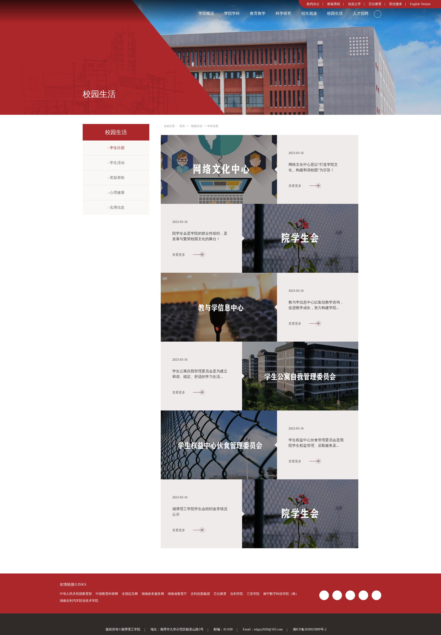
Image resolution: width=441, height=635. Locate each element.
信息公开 (354, 4)
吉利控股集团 (200, 594)
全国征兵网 (130, 594)
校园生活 (335, 13)
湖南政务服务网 (152, 594)
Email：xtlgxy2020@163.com (263, 629)
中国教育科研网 (107, 594)
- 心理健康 (116, 192)
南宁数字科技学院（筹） (281, 594)
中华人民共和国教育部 (76, 594)
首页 (182, 126)
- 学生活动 (116, 163)
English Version (420, 4)
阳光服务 (395, 4)
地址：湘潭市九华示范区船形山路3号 (177, 629)
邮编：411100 (223, 629)
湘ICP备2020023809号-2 (309, 629)
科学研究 (283, 13)
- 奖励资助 (116, 178)
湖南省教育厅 (177, 594)
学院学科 (232, 13)
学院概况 (206, 13)
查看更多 (295, 186)
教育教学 (258, 13)
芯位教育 (375, 4)
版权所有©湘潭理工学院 (123, 629)
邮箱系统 (333, 4)
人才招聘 (360, 13)
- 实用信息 (116, 207)
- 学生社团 (116, 148)
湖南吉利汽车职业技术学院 (79, 600)
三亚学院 (253, 594)
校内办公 (313, 4)
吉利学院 (236, 594)
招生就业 (309, 13)
